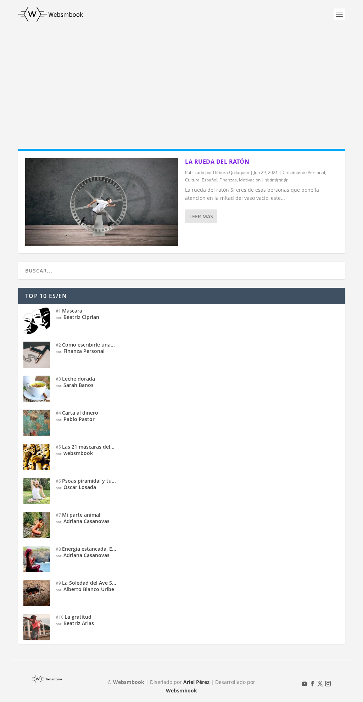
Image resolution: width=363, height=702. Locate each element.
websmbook (78, 453)
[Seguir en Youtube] (304, 683)
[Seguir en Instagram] (328, 683)
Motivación (250, 180)
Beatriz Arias (78, 623)
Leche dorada (78, 378)
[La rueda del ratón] (101, 202)
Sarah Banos (78, 385)
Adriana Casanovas (86, 521)
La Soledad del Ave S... (89, 582)
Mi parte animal (81, 514)
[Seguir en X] (320, 683)
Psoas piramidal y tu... (89, 480)
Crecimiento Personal (304, 172)
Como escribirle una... (88, 344)
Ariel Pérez (196, 682)
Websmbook (181, 690)
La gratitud (78, 616)
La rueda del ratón (217, 161)
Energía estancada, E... (89, 548)
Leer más (201, 216)
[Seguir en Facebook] (312, 683)
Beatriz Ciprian (81, 317)
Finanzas (228, 180)
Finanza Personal (84, 351)
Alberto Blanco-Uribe (88, 589)
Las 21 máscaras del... (88, 446)
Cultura (192, 180)
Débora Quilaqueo (231, 172)
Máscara (72, 310)
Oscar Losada (79, 487)
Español (209, 180)
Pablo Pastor (79, 419)
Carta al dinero (80, 412)
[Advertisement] (181, 81)
